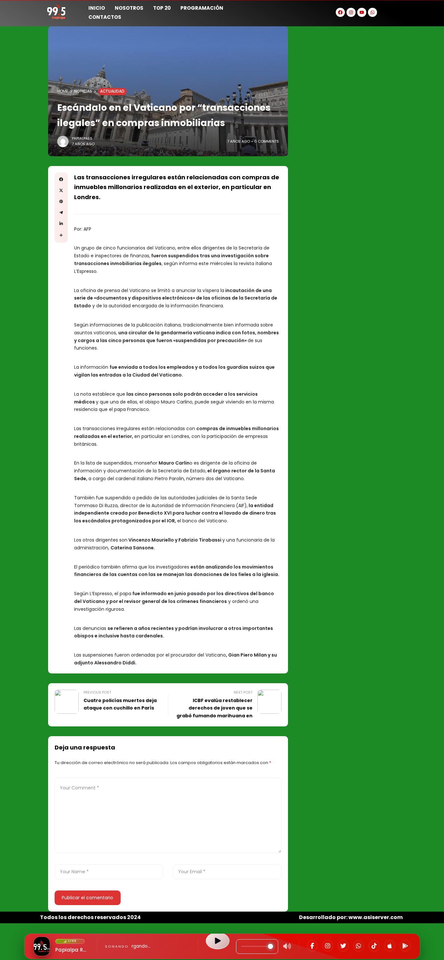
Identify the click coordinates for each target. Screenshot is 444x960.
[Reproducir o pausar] (217, 940)
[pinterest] (61, 201)
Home (62, 91)
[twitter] (61, 190)
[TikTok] (374, 946)
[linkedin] (61, 223)
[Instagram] (327, 946)
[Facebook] (312, 946)
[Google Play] (405, 946)
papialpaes (82, 138)
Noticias (83, 91)
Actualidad (112, 91)
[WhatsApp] (358, 946)
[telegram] (61, 212)
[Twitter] (343, 946)
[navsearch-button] (395, 11)
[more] (61, 235)
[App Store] (389, 946)
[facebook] (61, 179)
